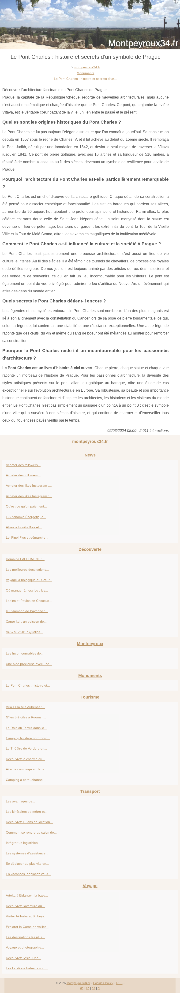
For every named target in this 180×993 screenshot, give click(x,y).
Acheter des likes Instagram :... (29, 485)
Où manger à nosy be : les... (27, 590)
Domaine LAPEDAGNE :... (25, 559)
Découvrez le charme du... (25, 759)
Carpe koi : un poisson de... (26, 621)
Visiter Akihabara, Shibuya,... (27, 916)
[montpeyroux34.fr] (90, 24)
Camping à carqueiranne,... (26, 780)
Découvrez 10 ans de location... (29, 822)
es (93, 988)
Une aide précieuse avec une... (29, 664)
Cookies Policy (103, 983)
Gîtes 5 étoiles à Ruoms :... (26, 717)
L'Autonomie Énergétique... (26, 517)
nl (99, 988)
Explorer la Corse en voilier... (27, 927)
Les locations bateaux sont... (27, 968)
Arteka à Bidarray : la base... (27, 895)
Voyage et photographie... (25, 947)
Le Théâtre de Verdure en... (26, 748)
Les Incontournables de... (25, 653)
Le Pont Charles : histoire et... (28, 685)
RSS (119, 983)
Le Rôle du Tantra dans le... (26, 728)
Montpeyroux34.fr (78, 983)
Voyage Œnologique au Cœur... (29, 580)
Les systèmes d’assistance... (27, 853)
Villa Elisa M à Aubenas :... (25, 707)
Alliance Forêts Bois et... (24, 527)
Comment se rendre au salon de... (31, 832)
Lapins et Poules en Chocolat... (29, 601)
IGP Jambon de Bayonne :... (27, 611)
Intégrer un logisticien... (23, 843)
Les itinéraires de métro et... (27, 811)
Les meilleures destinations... (27, 569)
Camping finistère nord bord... (28, 738)
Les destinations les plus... (25, 937)
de (81, 988)
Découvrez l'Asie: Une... (23, 958)
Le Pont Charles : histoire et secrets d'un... (85, 79)
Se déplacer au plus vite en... (27, 863)
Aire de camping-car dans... (26, 769)
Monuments (85, 73)
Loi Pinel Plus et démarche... (27, 537)
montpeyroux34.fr (87, 67)
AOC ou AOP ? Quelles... (24, 632)
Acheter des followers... (23, 465)
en (87, 988)
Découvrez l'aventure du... (25, 906)
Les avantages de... (20, 801)
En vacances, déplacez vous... (28, 874)
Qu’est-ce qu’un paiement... (26, 506)
